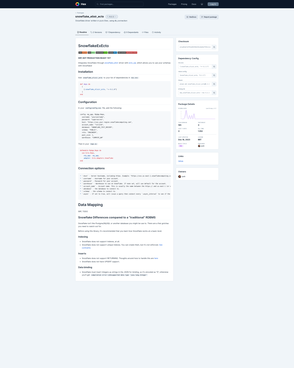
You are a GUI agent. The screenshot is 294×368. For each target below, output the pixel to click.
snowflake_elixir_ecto (89, 16)
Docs (194, 4)
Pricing (184, 4)
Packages (172, 4)
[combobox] (119, 4)
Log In (213, 4)
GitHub (180, 161)
